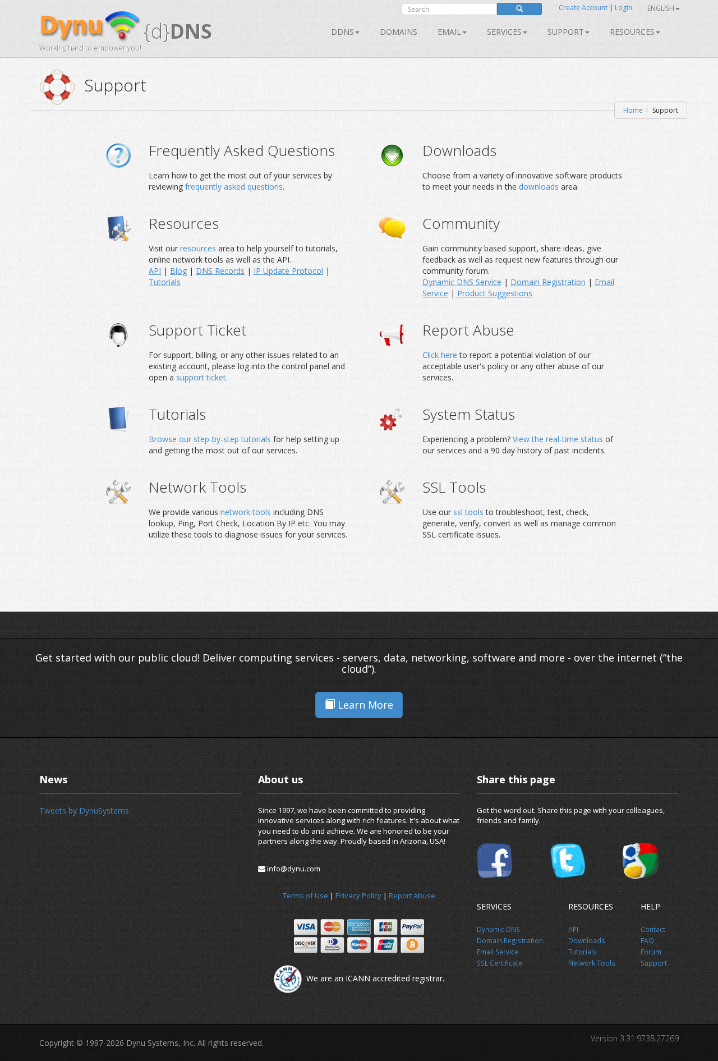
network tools (245, 512)
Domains (398, 31)
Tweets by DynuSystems (84, 810)
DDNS (342, 31)
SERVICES (504, 31)
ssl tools (468, 512)
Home (633, 110)
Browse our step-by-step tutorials (210, 439)
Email (449, 31)
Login (623, 7)
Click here (439, 355)
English (660, 8)
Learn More (364, 704)
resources (199, 248)
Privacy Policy (358, 895)
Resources (632, 31)
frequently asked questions (234, 186)
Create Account (583, 7)
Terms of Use (305, 895)
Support (565, 31)
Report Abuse (412, 895)
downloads (540, 186)
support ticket (201, 377)
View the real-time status (558, 439)
